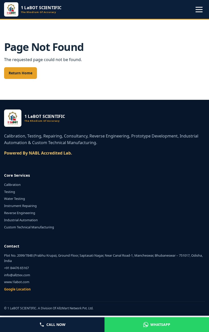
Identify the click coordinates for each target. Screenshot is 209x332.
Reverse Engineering (19, 213)
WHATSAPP (160, 324)
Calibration (12, 184)
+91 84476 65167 (16, 268)
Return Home (20, 73)
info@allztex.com (17, 275)
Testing (9, 191)
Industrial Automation (21, 220)
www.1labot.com (16, 282)
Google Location (17, 289)
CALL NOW (56, 324)
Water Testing (14, 198)
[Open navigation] (199, 9)
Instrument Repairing (20, 205)
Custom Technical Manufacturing (29, 227)
